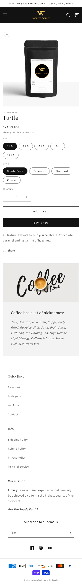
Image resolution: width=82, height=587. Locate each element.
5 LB (41, 146)
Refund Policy (17, 448)
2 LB (26, 146)
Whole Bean (15, 171)
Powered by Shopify (49, 580)
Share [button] (11, 250)
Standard (62, 171)
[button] (5, 15)
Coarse (12, 180)
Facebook (14, 387)
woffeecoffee (35, 580)
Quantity (8, 189)
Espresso (39, 171)
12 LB (10, 155)
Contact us (15, 414)
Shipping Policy (18, 439)
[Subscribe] (69, 533)
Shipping (7, 132)
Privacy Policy (16, 457)
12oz (58, 146)
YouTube (13, 405)
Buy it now (41, 222)
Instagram (14, 396)
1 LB (10, 146)
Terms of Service (18, 466)
